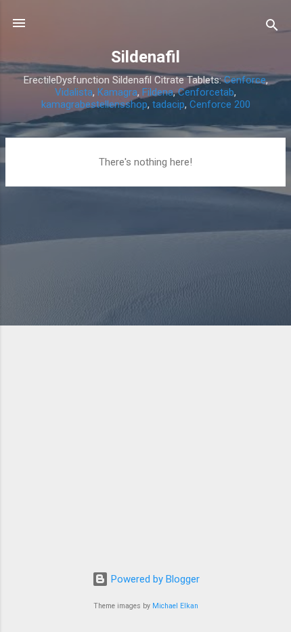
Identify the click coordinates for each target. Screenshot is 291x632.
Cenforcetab (206, 92)
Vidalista (74, 92)
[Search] (272, 27)
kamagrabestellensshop (94, 104)
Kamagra (117, 92)
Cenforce (245, 80)
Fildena (157, 92)
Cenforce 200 (219, 104)
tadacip (168, 104)
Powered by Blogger (154, 579)
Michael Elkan (175, 605)
